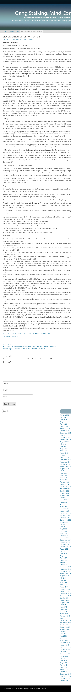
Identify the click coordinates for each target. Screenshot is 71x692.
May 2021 (63, 556)
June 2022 (63, 527)
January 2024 (64, 484)
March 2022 (64, 533)
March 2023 (64, 507)
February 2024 (65, 482)
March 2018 (64, 640)
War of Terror (15, 336)
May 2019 (63, 609)
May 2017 (63, 663)
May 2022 (63, 529)
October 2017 (65, 652)
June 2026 (63, 420)
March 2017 (64, 667)
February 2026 (65, 428)
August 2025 (64, 442)
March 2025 (64, 453)
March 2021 (64, 560)
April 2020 (63, 585)
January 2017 (64, 672)
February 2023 (65, 509)
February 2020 (65, 589)
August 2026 (64, 415)
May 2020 (63, 582)
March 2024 (64, 480)
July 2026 (63, 417)
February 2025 (65, 455)
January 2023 (64, 511)
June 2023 (63, 500)
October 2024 (65, 464)
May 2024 (63, 475)
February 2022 (65, 536)
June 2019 (63, 607)
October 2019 (65, 598)
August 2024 (64, 469)
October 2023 (65, 491)
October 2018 (65, 625)
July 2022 (63, 524)
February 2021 (65, 562)
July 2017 (63, 658)
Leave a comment (28, 39)
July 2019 (63, 605)
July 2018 (63, 632)
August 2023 (64, 495)
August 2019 (64, 603)
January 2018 (64, 645)
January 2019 (64, 618)
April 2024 (63, 478)
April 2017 (63, 665)
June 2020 (63, 580)
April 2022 (63, 531)
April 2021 (63, 558)
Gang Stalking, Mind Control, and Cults (24, 688)
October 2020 (65, 571)
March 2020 (64, 587)
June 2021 (63, 553)
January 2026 (64, 431)
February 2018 (65, 643)
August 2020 (64, 576)
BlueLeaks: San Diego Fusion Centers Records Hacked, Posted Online (26, 334)
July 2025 (63, 444)
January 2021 (64, 565)
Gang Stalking (14, 31)
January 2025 (64, 457)
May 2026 (63, 422)
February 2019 (65, 616)
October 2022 (65, 518)
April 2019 (63, 611)
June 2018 (63, 634)
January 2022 (64, 538)
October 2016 (65, 678)
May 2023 (63, 502)
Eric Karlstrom (17, 39)
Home (6, 31)
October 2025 (65, 437)
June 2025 (63, 446)
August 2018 (64, 629)
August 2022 (64, 522)
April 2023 (63, 504)
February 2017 (65, 669)
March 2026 (64, 426)
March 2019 (64, 614)
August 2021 (64, 549)
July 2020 (63, 578)
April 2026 (63, 424)
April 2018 (63, 638)
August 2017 (64, 656)
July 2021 (63, 551)
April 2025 (63, 451)
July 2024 (63, 471)
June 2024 (63, 473)
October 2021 (65, 545)
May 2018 (63, 636)
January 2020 (64, 591)
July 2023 (63, 498)
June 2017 (63, 661)
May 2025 (63, 449)
